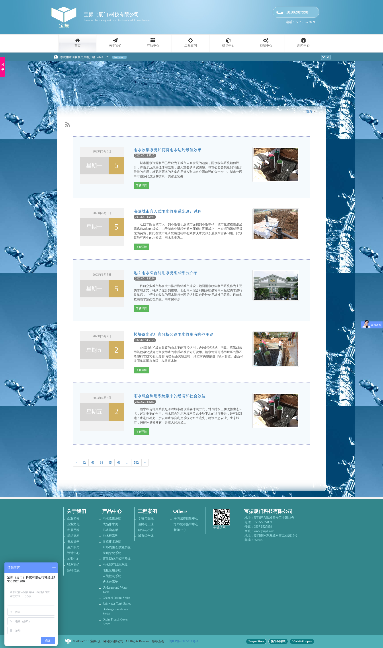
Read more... (119, 57)
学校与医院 (146, 518)
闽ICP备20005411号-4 (183, 641)
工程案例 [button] (190, 45)
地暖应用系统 (112, 570)
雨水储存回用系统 (115, 564)
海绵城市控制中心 (186, 518)
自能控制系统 (112, 576)
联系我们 (73, 564)
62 (84, 462)
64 (101, 462)
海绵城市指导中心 (186, 524)
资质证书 (73, 541)
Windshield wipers (302, 641)
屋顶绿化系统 (112, 553)
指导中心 (228, 45)
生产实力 (73, 547)
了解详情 (141, 185)
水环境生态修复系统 (117, 547)
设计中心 (73, 553)
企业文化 (73, 524)
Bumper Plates (256, 641)
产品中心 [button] (153, 45)
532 (136, 462)
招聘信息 (73, 570)
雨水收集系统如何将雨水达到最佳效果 (167, 150)
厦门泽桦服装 (278, 641)
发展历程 (73, 530)
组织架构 (73, 535)
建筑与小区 (146, 530)
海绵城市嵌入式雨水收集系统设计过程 (167, 211)
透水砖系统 (110, 582)
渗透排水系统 (112, 541)
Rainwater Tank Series (117, 603)
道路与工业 (146, 524)
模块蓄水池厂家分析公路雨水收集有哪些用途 (173, 334)
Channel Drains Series (116, 597)
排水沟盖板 (110, 530)
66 (118, 462)
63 (92, 462)
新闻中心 (303, 45)
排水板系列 (110, 535)
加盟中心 (73, 558)
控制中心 (266, 45)
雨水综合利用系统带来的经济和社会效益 (169, 396)
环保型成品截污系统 (117, 558)
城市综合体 (146, 535)
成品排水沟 (110, 524)
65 (110, 462)
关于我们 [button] (115, 45)
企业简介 (73, 518)
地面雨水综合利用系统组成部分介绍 (165, 273)
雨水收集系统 (112, 518)
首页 (77, 45)
